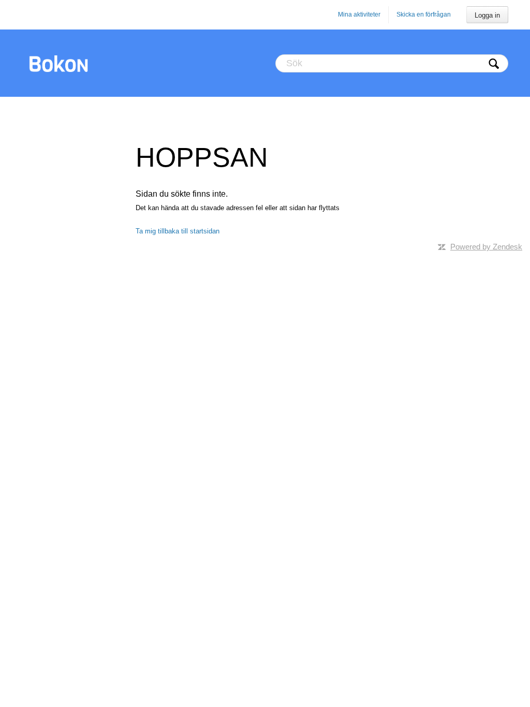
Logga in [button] (487, 15)
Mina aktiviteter (359, 14)
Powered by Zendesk (486, 246)
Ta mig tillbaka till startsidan (177, 231)
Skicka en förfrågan (423, 14)
